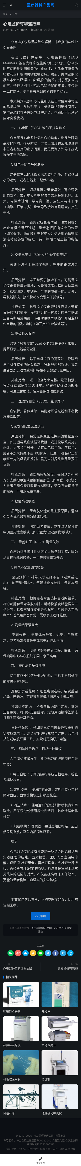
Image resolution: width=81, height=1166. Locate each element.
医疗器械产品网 (40, 5)
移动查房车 (49, 1045)
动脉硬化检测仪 (52, 1113)
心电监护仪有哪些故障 (17, 968)
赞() (49, 29)
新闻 (5, 14)
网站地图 (60, 1135)
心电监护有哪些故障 (21, 23)
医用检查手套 (12, 1011)
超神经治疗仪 (12, 1045)
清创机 (46, 1079)
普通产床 (9, 1113)
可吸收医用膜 (12, 1079)
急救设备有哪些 (68, 968)
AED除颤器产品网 (42, 928)
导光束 (46, 1011)
